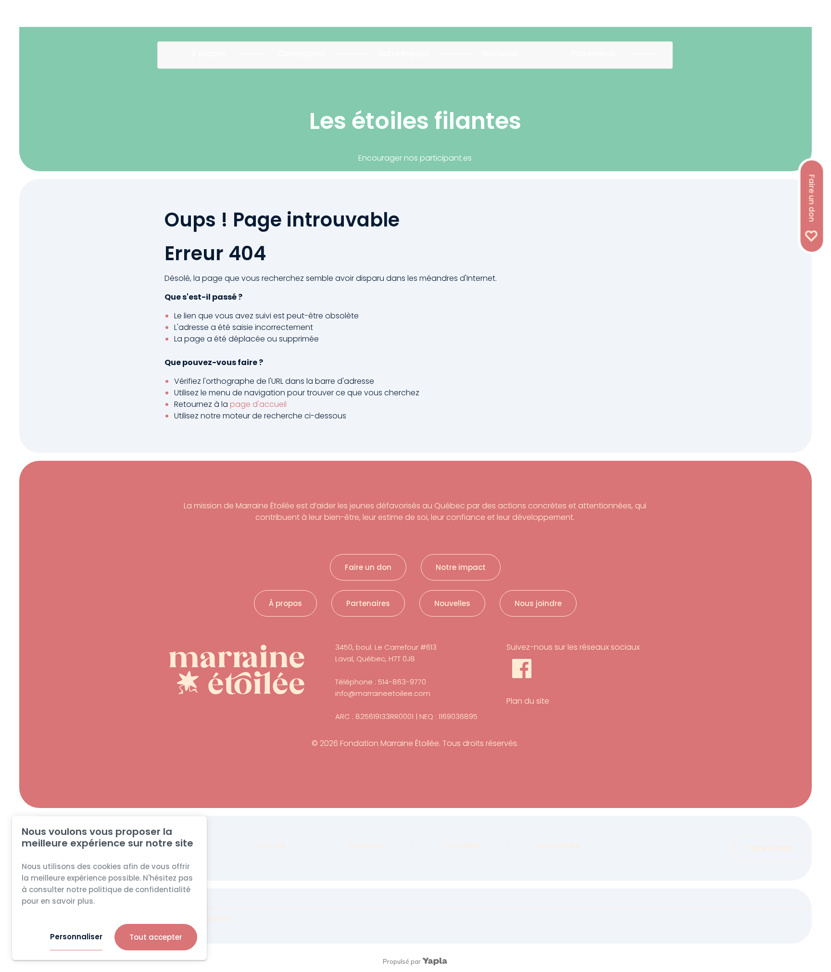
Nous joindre (538, 603)
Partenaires (593, 53)
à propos (366, 845)
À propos (208, 53)
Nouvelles (500, 53)
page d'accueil (258, 404)
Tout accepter (155, 937)
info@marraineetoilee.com (382, 693)
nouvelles (461, 845)
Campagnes (301, 53)
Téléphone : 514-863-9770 (380, 682)
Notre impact (403, 53)
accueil (271, 845)
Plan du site (527, 701)
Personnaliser (76, 937)
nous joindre (557, 845)
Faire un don (812, 198)
